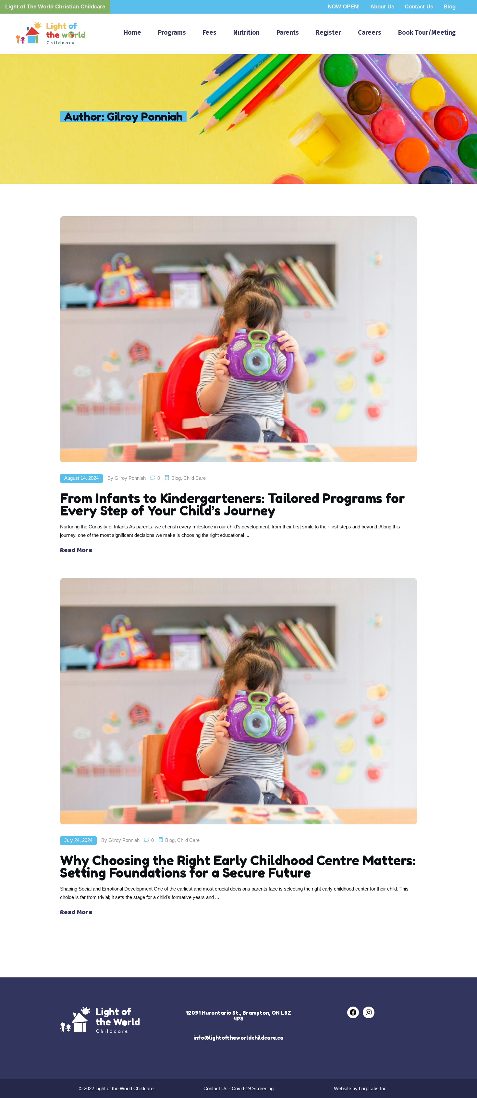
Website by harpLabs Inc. (361, 1088)
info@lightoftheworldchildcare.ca (238, 1037)
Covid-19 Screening (253, 1088)
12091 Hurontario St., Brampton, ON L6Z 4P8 (238, 1015)
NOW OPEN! (344, 7)
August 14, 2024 (81, 478)
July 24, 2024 (78, 840)
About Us (382, 7)
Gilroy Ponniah (130, 478)
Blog (450, 7)
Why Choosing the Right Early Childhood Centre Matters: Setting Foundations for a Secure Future (237, 866)
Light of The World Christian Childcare (55, 7)
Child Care (194, 478)
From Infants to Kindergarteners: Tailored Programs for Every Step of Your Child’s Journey (232, 504)
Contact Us (419, 7)
